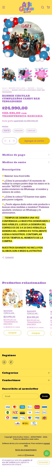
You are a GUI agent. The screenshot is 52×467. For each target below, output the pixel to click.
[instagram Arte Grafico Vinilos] (4, 362)
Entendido (43, 462)
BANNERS (31, 88)
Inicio (4, 88)
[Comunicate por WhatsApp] (47, 453)
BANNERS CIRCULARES (17, 88)
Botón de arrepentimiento (26, 450)
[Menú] (3, 7)
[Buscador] (42, 7)
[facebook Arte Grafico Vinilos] (11, 362)
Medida (5, 127)
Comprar (12, 332)
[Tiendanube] (26, 456)
